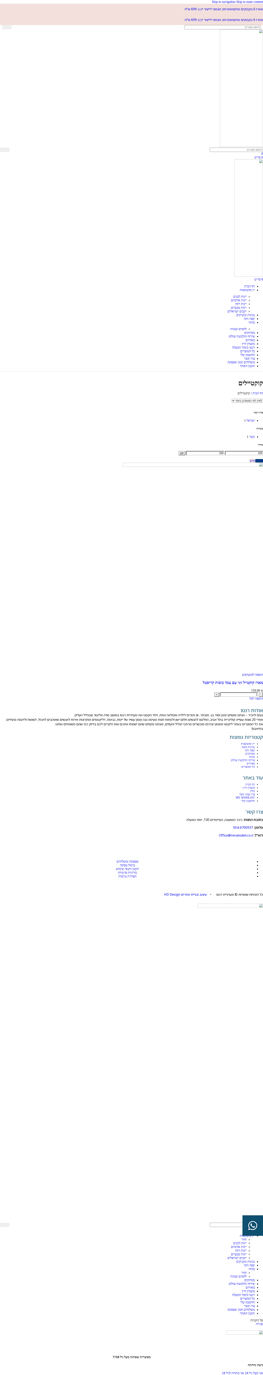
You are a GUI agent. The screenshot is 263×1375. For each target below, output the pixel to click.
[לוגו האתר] (241, 145)
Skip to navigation (224, 1)
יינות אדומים (239, 300)
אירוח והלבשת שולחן (243, 760)
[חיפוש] (7, 27)
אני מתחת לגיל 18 (233, 1373)
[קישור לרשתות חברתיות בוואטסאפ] (238, 845)
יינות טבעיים (239, 307)
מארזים (251, 763)
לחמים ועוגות (238, 329)
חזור (244, 1239)
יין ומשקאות (248, 743)
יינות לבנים (240, 296)
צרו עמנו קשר (247, 794)
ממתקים (250, 753)
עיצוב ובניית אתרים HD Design (185, 894)
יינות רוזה (241, 304)
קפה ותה (250, 750)
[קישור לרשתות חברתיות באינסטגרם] (249, 845)
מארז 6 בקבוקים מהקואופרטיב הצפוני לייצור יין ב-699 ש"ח (224, 9)
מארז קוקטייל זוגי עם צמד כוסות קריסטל (233, 683)
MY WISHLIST (245, 797)
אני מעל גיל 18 (253, 1373)
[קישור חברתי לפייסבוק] (259, 845)
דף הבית (250, 784)
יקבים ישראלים (237, 311)
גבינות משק (248, 747)
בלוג (252, 791)
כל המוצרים (248, 766)
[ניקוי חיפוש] (15, 27)
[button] (256, 698)
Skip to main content (249, 1)
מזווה (252, 757)
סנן (182, 453)
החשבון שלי (248, 800)
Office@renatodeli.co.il (236, 835)
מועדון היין (249, 787)
